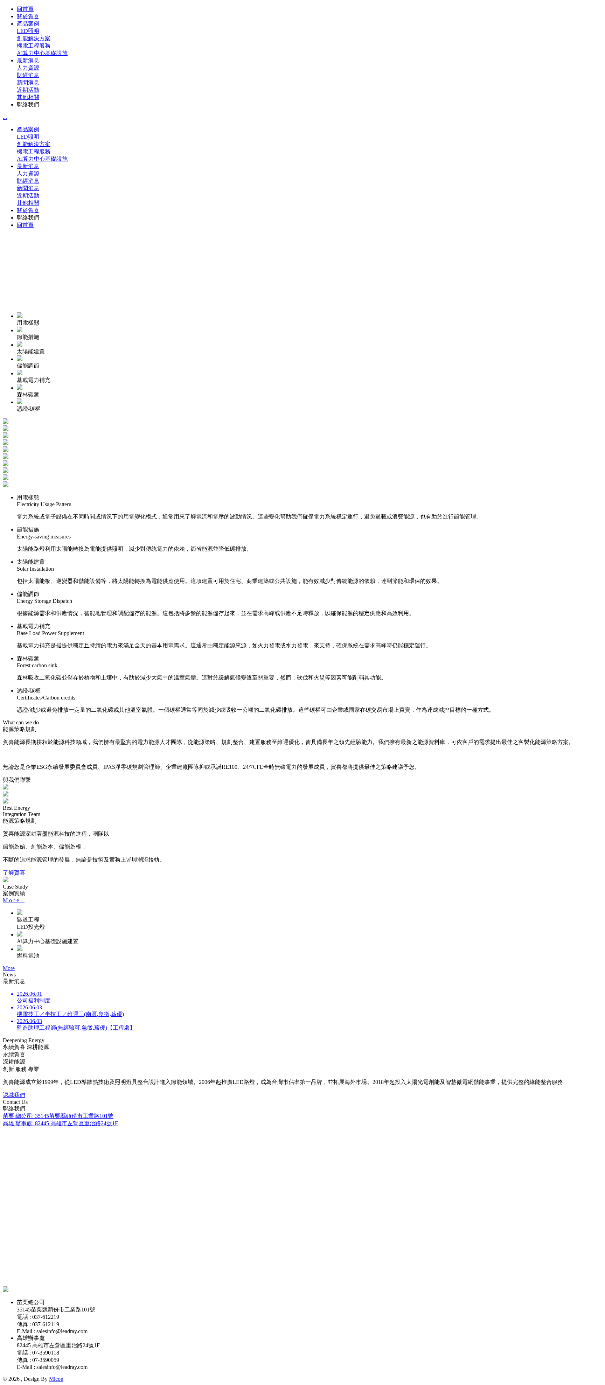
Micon (56, 1379)
